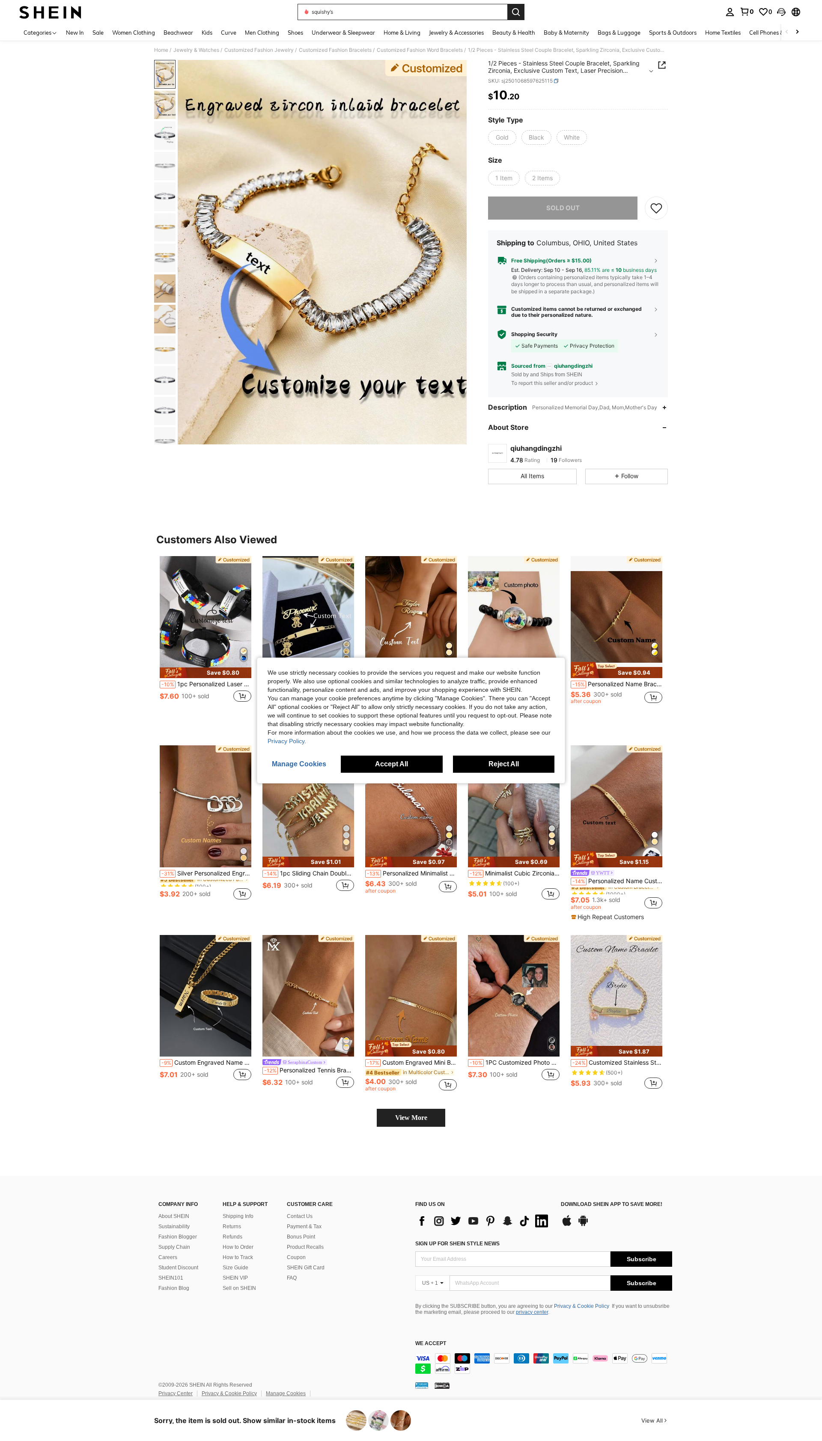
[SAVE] (656, 208)
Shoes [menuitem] (295, 32)
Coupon (296, 1257)
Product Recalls (305, 1247)
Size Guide (235, 1268)
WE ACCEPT (430, 1343)
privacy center (532, 1312)
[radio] (502, 137)
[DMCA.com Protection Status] (442, 1385)
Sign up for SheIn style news (457, 1244)
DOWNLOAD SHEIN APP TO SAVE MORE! (611, 1204)
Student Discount (178, 1268)
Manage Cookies (286, 1393)
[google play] (583, 1225)
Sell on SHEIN (239, 1288)
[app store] (567, 1225)
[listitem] (205, 638)
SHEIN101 (170, 1278)
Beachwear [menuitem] (178, 32)
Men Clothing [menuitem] (262, 32)
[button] (781, 12)
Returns (232, 1227)
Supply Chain (174, 1247)
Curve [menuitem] (228, 32)
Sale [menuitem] (98, 32)
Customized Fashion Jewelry (259, 50)
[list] (483, 1221)
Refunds (232, 1237)
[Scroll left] (787, 32)
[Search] (515, 12)
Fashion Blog (173, 1288)
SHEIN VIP (235, 1278)
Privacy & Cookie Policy (581, 1306)
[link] (746, 11)
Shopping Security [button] (534, 334)
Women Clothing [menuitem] (133, 32)
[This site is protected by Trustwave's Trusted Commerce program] (421, 1385)
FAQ (292, 1278)
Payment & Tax (304, 1227)
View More (411, 1117)
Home (161, 50)
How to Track (238, 1257)
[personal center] (730, 12)
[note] (205, 672)
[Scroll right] (797, 32)
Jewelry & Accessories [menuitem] (456, 32)
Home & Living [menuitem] (402, 32)
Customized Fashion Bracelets (335, 50)
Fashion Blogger (177, 1237)
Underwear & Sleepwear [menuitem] (343, 32)
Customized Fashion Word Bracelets (420, 50)
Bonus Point (301, 1237)
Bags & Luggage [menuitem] (619, 32)
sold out (563, 208)
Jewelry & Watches (196, 50)
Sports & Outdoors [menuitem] (673, 32)
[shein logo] (50, 12)
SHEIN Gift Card (306, 1268)
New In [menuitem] (75, 32)
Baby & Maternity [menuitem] (566, 32)
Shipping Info (238, 1216)
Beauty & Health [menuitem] (513, 32)
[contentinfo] (543, 1363)
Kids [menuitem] (207, 32)
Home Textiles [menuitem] (723, 32)
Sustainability (174, 1227)
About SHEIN (173, 1216)
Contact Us (300, 1216)
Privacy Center (175, 1393)
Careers (167, 1257)
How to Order (238, 1247)
